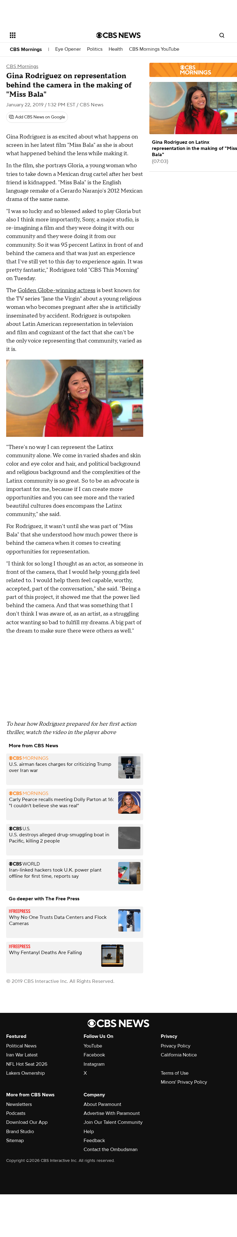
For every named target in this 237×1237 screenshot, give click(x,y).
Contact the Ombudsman (111, 1149)
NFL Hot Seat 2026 (26, 1064)
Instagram (94, 1064)
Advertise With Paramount (112, 1113)
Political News (21, 1045)
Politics (94, 49)
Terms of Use (175, 1073)
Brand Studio (20, 1131)
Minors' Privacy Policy (184, 1082)
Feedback (94, 1140)
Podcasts (15, 1113)
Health (116, 49)
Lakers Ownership (25, 1073)
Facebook (94, 1054)
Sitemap (15, 1140)
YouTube (93, 1045)
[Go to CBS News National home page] (118, 35)
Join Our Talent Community (113, 1122)
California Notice (179, 1054)
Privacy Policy (175, 1045)
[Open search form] (222, 35)
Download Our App (27, 1122)
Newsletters (19, 1104)
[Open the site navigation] (46, 35)
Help (89, 1131)
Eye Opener (68, 49)
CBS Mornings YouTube (154, 49)
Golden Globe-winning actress (56, 290)
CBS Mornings (26, 49)
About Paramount (102, 1104)
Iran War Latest (22, 1054)
